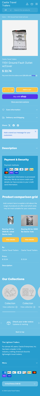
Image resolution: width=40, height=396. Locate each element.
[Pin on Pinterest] (18, 125)
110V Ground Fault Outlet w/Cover (18, 17)
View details (10, 240)
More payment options (20, 102)
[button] (32, 4)
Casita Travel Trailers (9, 59)
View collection (9, 307)
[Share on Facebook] (14, 125)
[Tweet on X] (9, 125)
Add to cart (27, 90)
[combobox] (20, 10)
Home (4, 17)
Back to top (20, 332)
